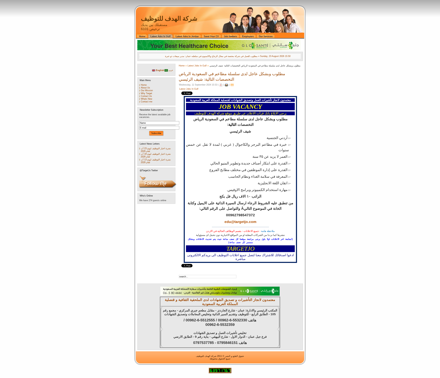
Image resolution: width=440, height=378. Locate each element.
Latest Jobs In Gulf (197, 65)
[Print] (226, 84)
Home (182, 65)
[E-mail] (232, 84)
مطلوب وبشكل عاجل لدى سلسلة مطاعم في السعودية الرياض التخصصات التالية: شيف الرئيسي (232, 76)
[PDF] (221, 84)
